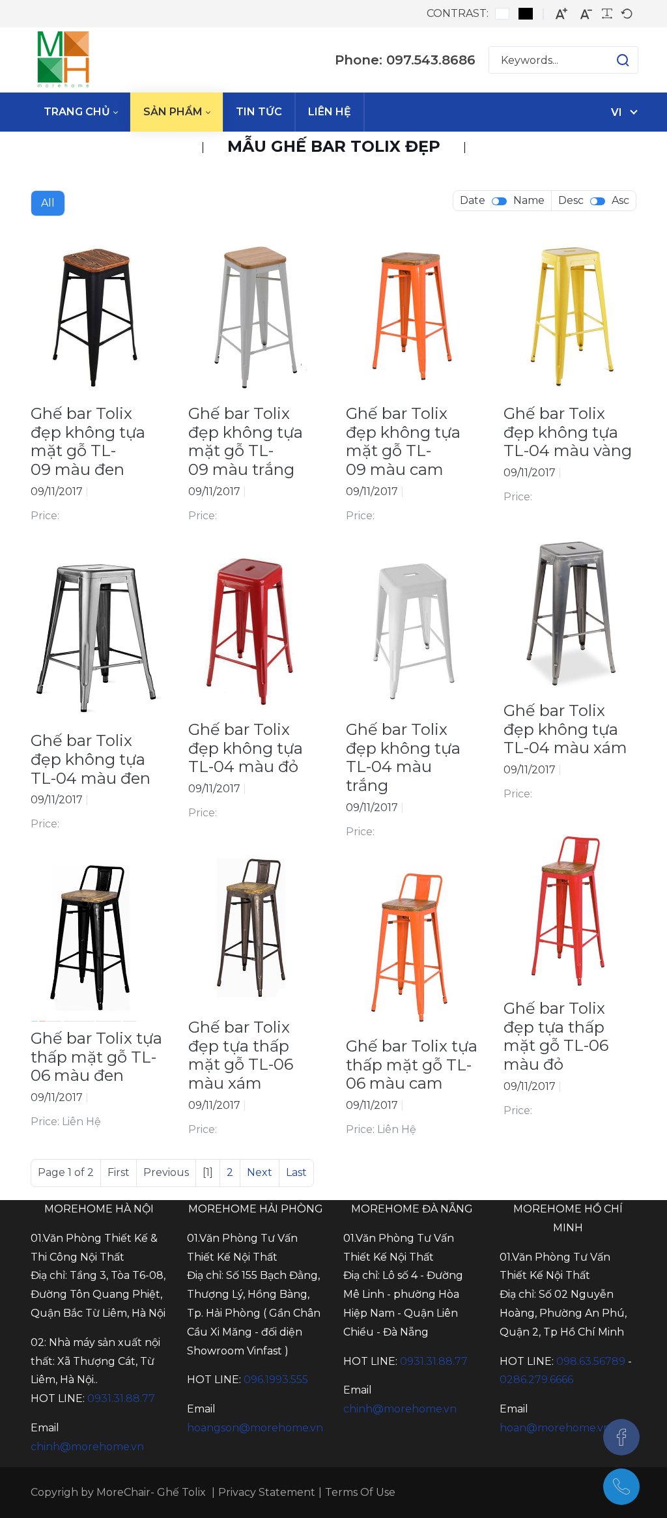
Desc (571, 200)
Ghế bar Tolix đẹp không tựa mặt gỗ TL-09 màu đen (88, 441)
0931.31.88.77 (121, 1398)
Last (296, 1172)
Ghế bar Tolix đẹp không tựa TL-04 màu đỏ (245, 748)
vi (616, 112)
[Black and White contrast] (525, 14)
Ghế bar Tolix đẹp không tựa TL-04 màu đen (90, 759)
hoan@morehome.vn (555, 1428)
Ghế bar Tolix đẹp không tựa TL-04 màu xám (565, 729)
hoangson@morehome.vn (255, 1428)
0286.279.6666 (536, 1379)
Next (259, 1172)
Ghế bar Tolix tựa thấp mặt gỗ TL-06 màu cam (411, 1065)
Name (529, 200)
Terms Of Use (360, 1492)
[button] (610, 60)
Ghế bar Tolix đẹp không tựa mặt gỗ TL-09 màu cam (403, 441)
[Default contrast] (502, 14)
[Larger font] (561, 14)
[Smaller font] (586, 14)
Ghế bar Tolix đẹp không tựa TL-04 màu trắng (403, 757)
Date (472, 200)
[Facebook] (621, 1437)
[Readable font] (607, 13)
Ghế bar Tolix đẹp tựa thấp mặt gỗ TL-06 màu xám (240, 1055)
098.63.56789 (590, 1361)
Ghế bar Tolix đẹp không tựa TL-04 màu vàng (568, 432)
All (48, 203)
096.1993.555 (276, 1379)
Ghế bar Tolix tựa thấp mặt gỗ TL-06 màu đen (96, 1057)
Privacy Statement (266, 1492)
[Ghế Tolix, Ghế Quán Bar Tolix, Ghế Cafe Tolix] (63, 60)
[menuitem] (80, 112)
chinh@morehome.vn (87, 1446)
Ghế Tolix (181, 1492)
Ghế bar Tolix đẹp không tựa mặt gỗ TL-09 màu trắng (245, 441)
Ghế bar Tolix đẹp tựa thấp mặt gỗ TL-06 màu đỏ (556, 1036)
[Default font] (626, 13)
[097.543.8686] (621, 1486)
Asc (620, 200)
